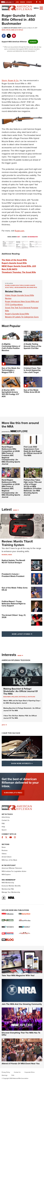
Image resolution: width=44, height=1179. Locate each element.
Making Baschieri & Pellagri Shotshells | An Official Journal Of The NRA (20, 691)
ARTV (3, 725)
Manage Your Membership (11, 892)
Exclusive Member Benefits (11, 886)
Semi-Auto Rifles (17, 30)
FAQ (3, 823)
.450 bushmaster (20, 287)
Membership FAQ (8, 889)
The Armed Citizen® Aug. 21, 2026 (14, 616)
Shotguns (31, 697)
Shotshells (23, 697)
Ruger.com (19, 230)
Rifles (8, 30)
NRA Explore (6, 874)
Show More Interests (26, 763)
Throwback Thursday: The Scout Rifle (19, 272)
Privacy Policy (6, 1072)
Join (17, 2)
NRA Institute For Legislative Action (14, 871)
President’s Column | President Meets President (13, 575)
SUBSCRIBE (13, 792)
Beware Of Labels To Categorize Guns (22, 316)
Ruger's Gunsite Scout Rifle (14, 263)
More (15, 510)
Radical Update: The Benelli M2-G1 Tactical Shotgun (13, 561)
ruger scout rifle (17, 285)
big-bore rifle (32, 287)
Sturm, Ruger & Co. (10, 80)
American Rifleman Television (16, 660)
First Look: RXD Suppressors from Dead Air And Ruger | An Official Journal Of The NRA (33, 451)
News (4, 30)
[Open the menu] (41, 7)
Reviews (4, 555)
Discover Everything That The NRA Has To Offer (21, 1033)
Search (4, 830)
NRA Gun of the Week (9, 860)
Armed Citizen (7, 857)
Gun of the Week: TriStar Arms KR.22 (15, 588)
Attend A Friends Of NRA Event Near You (20, 1063)
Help (3, 827)
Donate (29, 2)
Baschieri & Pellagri (10, 697)
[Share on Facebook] (3, 34)
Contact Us (5, 820)
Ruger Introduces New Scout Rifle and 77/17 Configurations (22, 303)
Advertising (6, 817)
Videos (4, 853)
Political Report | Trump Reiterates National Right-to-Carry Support (14, 603)
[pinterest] (13, 34)
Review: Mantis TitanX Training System (17, 543)
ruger (7, 285)
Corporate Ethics (29, 1072)
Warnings (4, 1075)
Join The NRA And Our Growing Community (22, 1004)
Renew (22, 2)
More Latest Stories (27, 634)
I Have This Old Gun (11, 733)
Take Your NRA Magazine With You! (18, 975)
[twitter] (8, 34)
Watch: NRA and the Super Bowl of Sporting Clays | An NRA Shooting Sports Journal (22, 701)
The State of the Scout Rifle (14, 259)
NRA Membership (8, 882)
